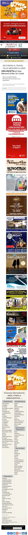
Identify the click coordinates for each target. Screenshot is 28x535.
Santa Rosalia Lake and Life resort (7, 442)
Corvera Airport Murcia (6, 520)
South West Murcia (20, 401)
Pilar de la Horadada (7, 430)
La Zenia (4, 511)
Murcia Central (20, 448)
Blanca (16, 456)
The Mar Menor (7, 401)
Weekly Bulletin (5, 523)
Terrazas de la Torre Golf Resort (6, 445)
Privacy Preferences (17, 528)
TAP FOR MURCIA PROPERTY (14, 61)
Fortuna (16, 439)
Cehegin (16, 436)
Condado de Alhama (19, 411)
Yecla (15, 446)
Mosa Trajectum (18, 467)
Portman (4, 435)
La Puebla (4, 416)
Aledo (15, 405)
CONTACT (5, 42)
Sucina (16, 474)
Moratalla (16, 443)
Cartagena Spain (5, 518)
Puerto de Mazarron (19, 421)
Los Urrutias (5, 425)
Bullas (15, 431)
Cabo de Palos (5, 403)
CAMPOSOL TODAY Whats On (8, 517)
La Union (4, 419)
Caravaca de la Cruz (19, 435)
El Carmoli (4, 406)
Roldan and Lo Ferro (7, 436)
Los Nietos (4, 424)
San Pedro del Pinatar (7, 439)
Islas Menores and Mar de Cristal (7, 409)
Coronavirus (4, 519)
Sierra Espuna (17, 424)
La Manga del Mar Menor (6, 413)
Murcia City (17, 469)
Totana (16, 425)
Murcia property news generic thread (9, 522)
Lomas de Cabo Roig (7, 512)
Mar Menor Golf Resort (6, 427)
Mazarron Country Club (6, 499)
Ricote (16, 472)
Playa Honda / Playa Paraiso (7, 432)
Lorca (15, 417)
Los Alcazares (5, 420)
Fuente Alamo (17, 413)
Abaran (16, 452)
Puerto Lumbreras (18, 422)
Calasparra (17, 433)
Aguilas (16, 403)
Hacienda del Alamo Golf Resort (19, 415)
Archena (16, 455)
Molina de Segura (18, 466)
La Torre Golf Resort (7, 417)
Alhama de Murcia (18, 406)
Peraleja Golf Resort (19, 471)
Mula (15, 444)
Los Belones (5, 422)
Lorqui (15, 464)
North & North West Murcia (20, 428)
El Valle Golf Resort (19, 460)
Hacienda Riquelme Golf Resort (19, 462)
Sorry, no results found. (10, 77)
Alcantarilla (17, 453)
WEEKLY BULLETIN (21, 42)
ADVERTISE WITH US (12, 42)
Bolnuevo (16, 408)
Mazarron (16, 419)
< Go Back (4, 88)
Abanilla (16, 450)
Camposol (16, 410)
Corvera (16, 458)
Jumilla (16, 441)
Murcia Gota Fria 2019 (6, 521)
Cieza (15, 438)
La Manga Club (5, 411)
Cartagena (4, 405)
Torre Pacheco (5, 447)
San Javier (4, 438)
